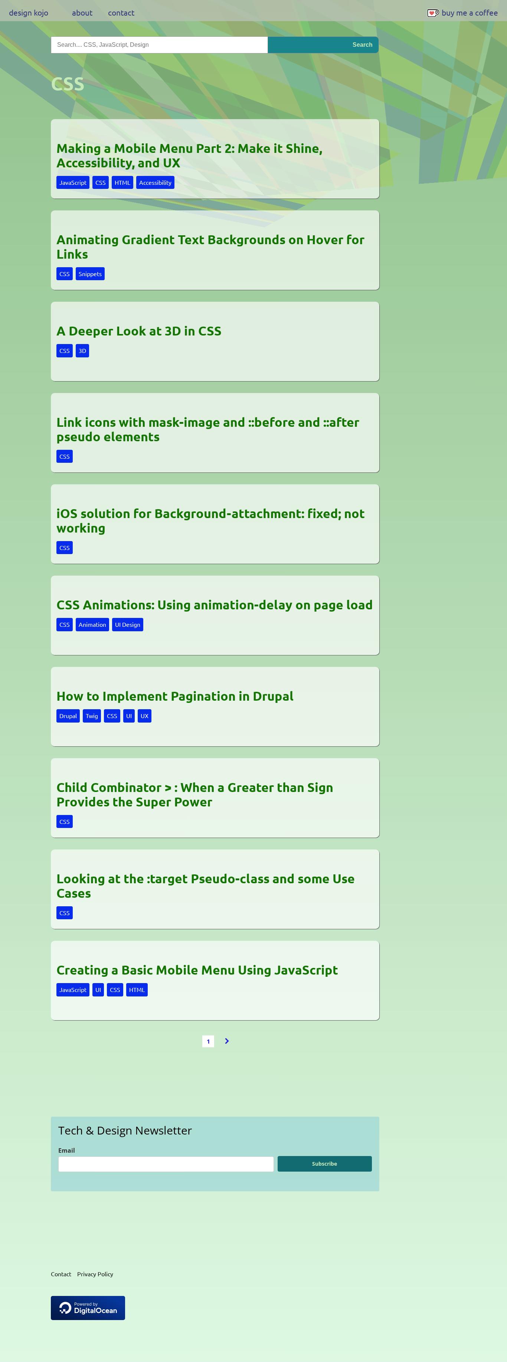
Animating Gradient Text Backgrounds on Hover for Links (210, 246)
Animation (92, 624)
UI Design (127, 624)
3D (82, 350)
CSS (100, 182)
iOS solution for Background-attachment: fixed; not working (210, 520)
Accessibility (155, 182)
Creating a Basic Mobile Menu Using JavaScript (197, 970)
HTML (122, 182)
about (82, 12)
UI (129, 715)
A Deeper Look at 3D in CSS (139, 331)
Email (66, 1150)
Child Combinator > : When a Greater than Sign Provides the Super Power (194, 794)
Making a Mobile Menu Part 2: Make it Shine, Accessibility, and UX (189, 155)
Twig (92, 715)
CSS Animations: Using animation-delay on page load (214, 604)
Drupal (68, 715)
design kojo (28, 12)
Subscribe (324, 1163)
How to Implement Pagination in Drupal (175, 696)
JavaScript (72, 182)
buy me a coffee (470, 12)
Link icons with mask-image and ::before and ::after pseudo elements (207, 429)
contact (121, 12)
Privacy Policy (95, 1273)
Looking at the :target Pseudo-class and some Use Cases (205, 885)
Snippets (90, 273)
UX (144, 715)
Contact (61, 1273)
